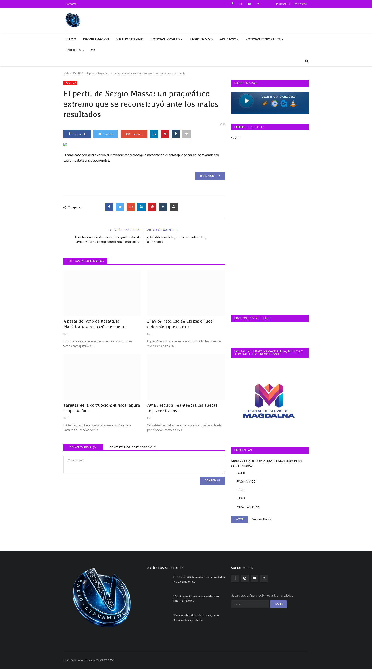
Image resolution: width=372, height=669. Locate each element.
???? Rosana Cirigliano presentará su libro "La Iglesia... (196, 598)
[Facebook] (109, 207)
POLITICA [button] (74, 50)
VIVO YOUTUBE (248, 507)
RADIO (241, 473)
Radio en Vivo (201, 39)
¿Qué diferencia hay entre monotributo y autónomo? (177, 239)
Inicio (66, 73)
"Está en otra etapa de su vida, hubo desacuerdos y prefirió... (196, 618)
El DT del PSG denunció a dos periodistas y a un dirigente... (199, 579)
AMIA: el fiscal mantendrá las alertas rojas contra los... (182, 408)
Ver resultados (262, 519)
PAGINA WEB (246, 481)
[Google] (131, 207)
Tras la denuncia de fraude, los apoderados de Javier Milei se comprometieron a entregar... (107, 239)
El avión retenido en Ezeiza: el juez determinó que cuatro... (179, 323)
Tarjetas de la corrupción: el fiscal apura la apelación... (101, 408)
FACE (240, 490)
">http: (235, 138)
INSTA (241, 498)
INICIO (71, 39)
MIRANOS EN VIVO (130, 39)
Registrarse (300, 4)
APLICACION (229, 39)
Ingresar (281, 4)
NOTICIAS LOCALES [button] (165, 39)
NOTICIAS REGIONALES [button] (263, 39)
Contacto (71, 4)
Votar (240, 519)
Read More (208, 176)
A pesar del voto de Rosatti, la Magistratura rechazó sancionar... (95, 323)
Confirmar (212, 480)
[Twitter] (120, 207)
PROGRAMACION (96, 39)
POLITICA (77, 73)
